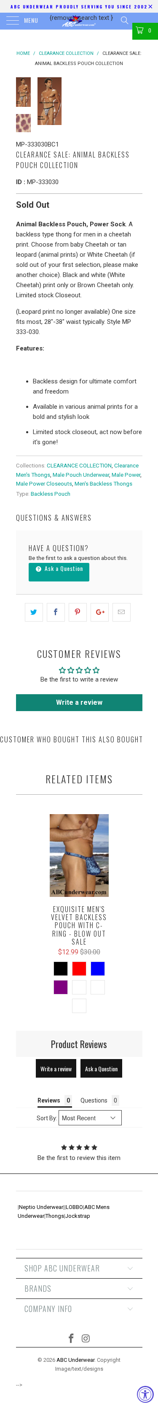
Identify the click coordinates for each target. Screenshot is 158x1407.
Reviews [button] (48, 1100)
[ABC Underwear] (79, 21)
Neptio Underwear (41, 1207)
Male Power (126, 474)
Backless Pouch (50, 493)
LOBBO (74, 1207)
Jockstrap (77, 1216)
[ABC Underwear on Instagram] (86, 1339)
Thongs (55, 1216)
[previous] (45, 101)
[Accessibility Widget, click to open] (145, 1394)
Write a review (79, 702)
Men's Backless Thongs (103, 483)
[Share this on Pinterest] (78, 612)
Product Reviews (79, 1044)
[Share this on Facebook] (56, 612)
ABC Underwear (75, 1360)
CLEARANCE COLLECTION (79, 465)
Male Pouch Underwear (81, 474)
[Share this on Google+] (100, 612)
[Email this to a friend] (121, 612)
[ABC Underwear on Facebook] (71, 1339)
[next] (134, 101)
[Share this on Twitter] (34, 612)
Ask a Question (63, 568)
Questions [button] (93, 1100)
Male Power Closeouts (44, 483)
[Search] (124, 20)
